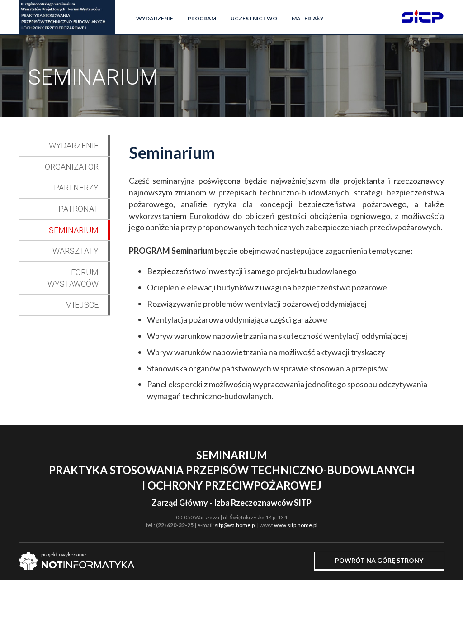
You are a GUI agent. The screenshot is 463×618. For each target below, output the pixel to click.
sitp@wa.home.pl (235, 525)
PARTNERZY (76, 187)
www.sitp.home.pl (295, 525)
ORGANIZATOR (72, 166)
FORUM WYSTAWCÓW (73, 278)
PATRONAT (78, 209)
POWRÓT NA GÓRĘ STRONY (379, 560)
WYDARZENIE (154, 18)
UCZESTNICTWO (254, 18)
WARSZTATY (75, 251)
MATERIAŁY (308, 18)
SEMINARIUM (74, 230)
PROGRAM (202, 18)
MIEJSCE (82, 304)
